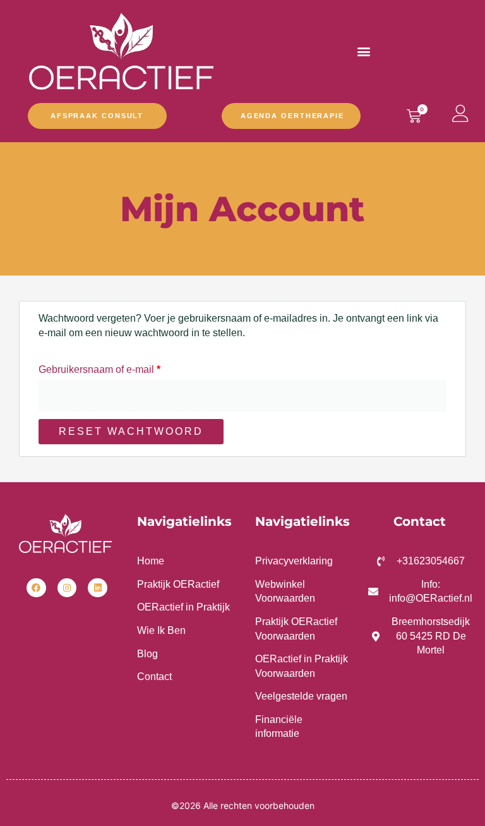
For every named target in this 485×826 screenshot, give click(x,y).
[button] (364, 50)
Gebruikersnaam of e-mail (115, 367)
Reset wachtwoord (131, 431)
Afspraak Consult (97, 115)
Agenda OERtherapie (292, 115)
